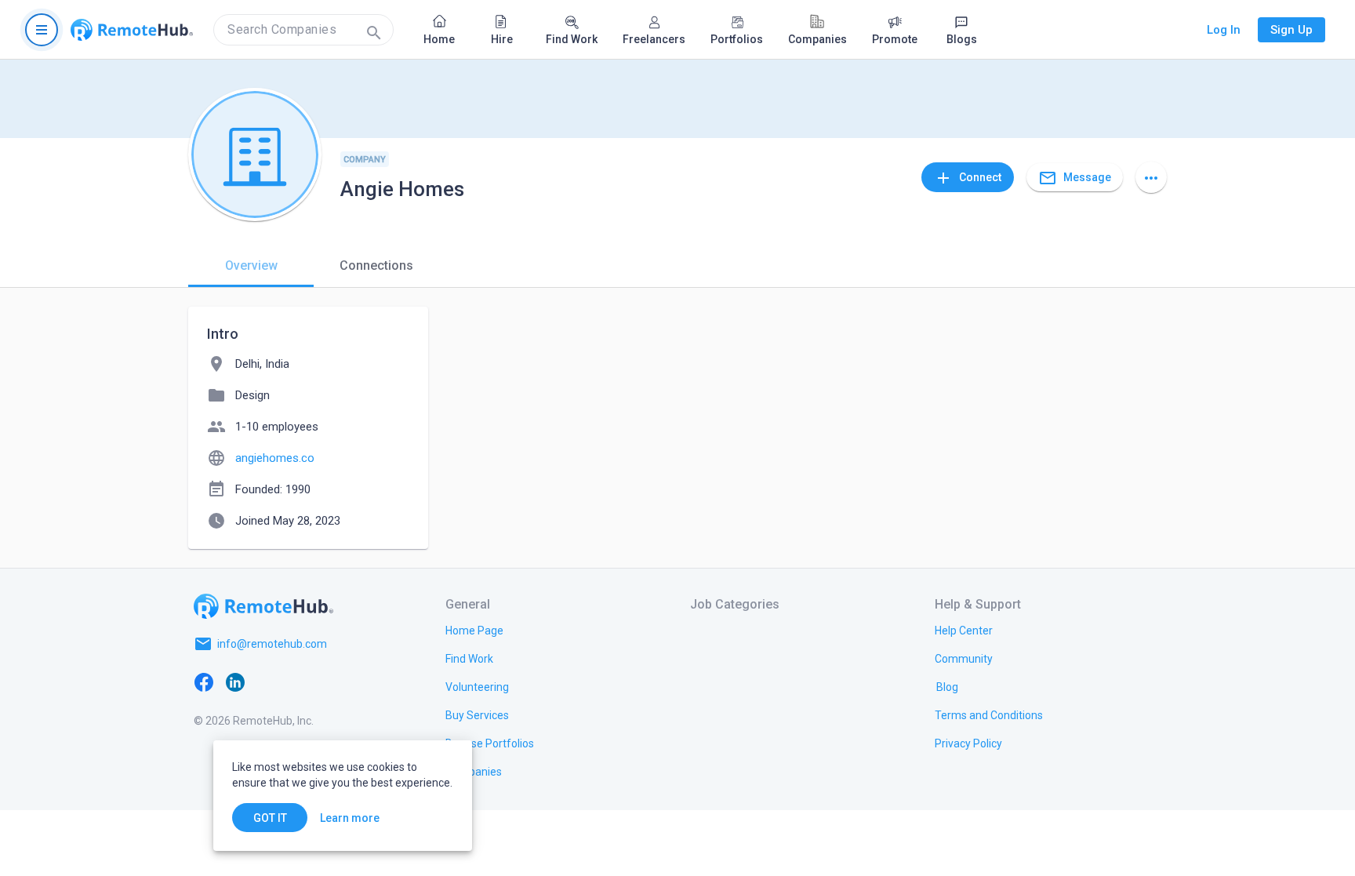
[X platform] (266, 681)
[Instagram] (298, 681)
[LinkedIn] (235, 681)
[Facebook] (204, 681)
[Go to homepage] (132, 29)
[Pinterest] (329, 681)
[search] (303, 29)
